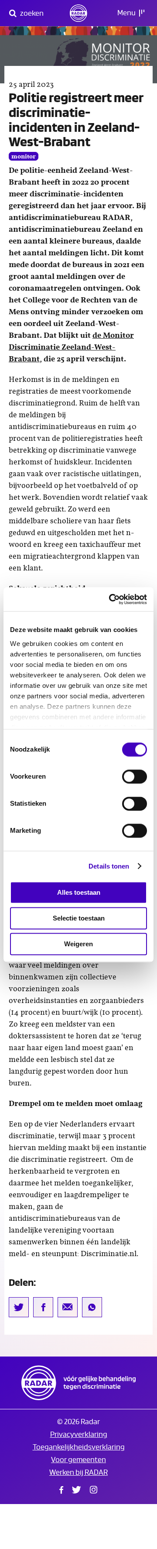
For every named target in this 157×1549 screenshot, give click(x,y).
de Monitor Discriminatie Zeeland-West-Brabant (71, 347)
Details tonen (109, 866)
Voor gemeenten (78, 1460)
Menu (127, 13)
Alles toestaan (78, 892)
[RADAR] (78, 13)
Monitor (23, 157)
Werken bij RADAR (78, 1472)
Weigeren (78, 944)
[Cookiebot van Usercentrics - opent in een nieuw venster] (111, 599)
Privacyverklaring (78, 1434)
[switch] (134, 776)
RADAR (78, 1382)
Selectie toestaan (79, 918)
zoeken (31, 13)
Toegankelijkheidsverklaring (79, 1447)
